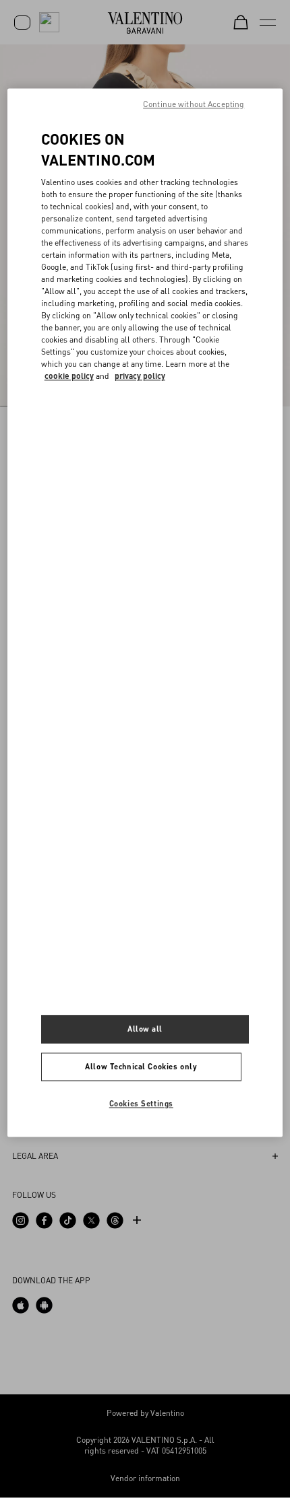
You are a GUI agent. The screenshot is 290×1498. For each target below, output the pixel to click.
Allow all (145, 1029)
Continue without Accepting (193, 104)
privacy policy (140, 376)
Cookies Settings (141, 1104)
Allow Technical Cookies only (141, 1067)
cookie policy (69, 376)
